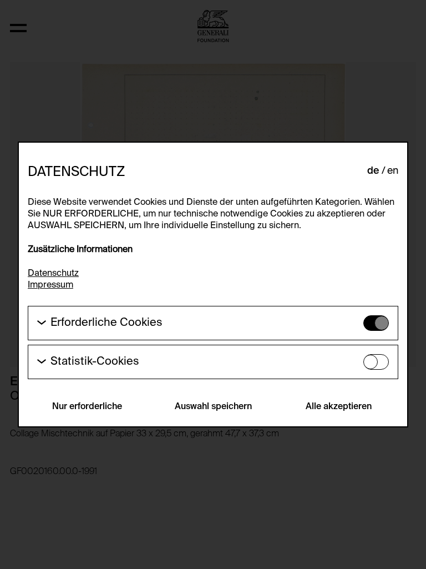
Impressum (50, 285)
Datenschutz (53, 273)
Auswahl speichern (213, 406)
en (392, 171)
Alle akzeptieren (339, 406)
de (373, 171)
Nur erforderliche (87, 406)
